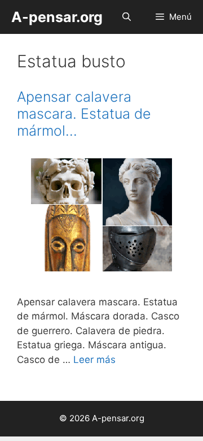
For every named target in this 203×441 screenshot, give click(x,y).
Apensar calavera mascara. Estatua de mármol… (84, 113)
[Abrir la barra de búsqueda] (126, 17)
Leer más (94, 359)
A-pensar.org (57, 16)
